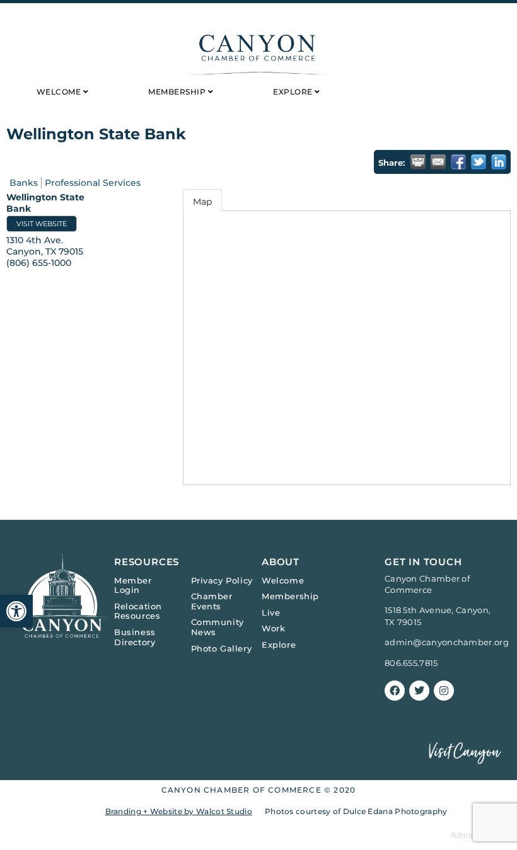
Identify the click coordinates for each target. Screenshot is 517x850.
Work (273, 628)
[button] (16, 611)
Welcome (283, 580)
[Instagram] (444, 691)
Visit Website (41, 223)
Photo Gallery (221, 648)
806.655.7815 (411, 663)
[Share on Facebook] (458, 161)
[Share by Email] (438, 161)
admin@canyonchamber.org (447, 642)
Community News (217, 627)
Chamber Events (212, 601)
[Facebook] (395, 691)
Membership (290, 596)
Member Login (133, 585)
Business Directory (135, 637)
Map (202, 201)
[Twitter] (419, 691)
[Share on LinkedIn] (498, 161)
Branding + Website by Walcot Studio (179, 811)
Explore (279, 645)
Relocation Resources (138, 611)
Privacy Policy (222, 580)
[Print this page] (418, 161)
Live (271, 612)
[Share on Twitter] (478, 161)
